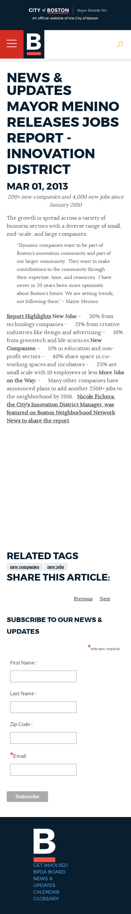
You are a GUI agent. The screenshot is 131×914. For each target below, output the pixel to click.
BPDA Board (49, 872)
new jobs (55, 567)
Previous (83, 599)
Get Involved (50, 865)
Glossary (46, 899)
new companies (24, 567)
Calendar (46, 892)
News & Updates (44, 882)
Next (105, 599)
